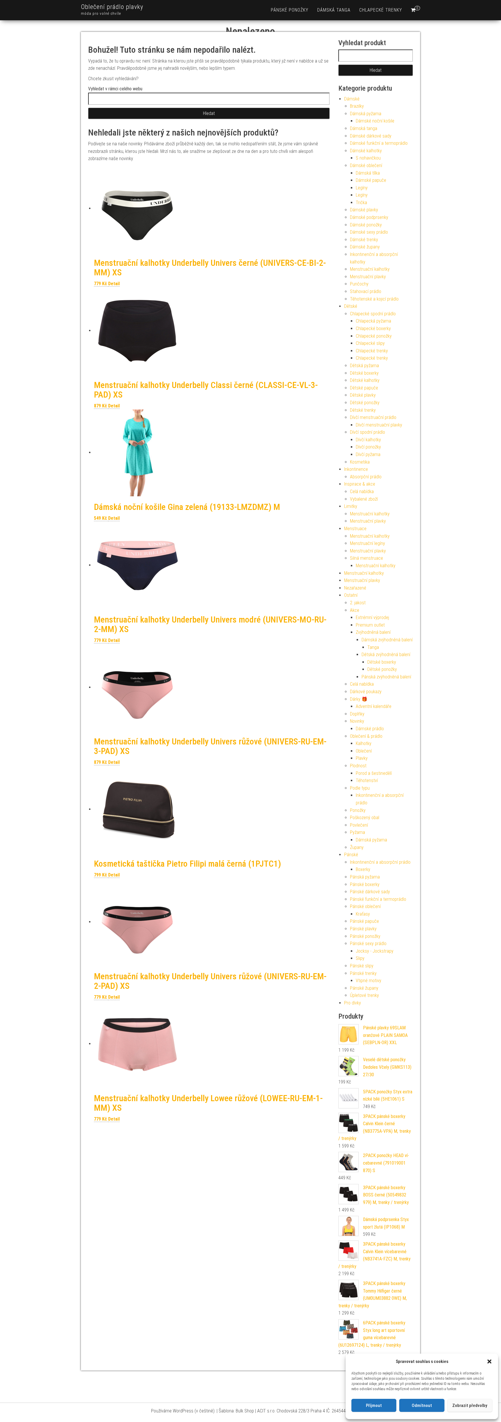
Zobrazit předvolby (469, 1405)
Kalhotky (363, 743)
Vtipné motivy (368, 980)
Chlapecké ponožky (374, 336)
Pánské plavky (363, 928)
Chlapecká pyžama (373, 321)
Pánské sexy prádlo (368, 943)
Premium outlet (370, 625)
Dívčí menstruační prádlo (373, 417)
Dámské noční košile (375, 121)
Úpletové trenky (364, 995)
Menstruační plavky (368, 276)
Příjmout (374, 1405)
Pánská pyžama (365, 877)
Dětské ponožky (365, 402)
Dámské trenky (364, 239)
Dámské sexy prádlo (369, 232)
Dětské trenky (363, 410)
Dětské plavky (363, 395)
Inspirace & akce (359, 484)
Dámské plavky (364, 210)
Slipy (360, 958)
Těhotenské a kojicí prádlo (374, 299)
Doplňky (357, 714)
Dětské (350, 306)
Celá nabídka (362, 491)
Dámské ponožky (366, 225)
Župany (357, 847)
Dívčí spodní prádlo (367, 432)
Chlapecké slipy (370, 343)
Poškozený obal (364, 817)
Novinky (357, 721)
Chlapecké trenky (380, 10)
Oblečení (364, 751)
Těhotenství (367, 780)
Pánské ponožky (289, 10)
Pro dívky (352, 1003)
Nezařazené (355, 588)
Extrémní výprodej (372, 617)
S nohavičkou (368, 158)
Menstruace (355, 528)
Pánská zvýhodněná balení (386, 677)
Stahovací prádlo (365, 291)
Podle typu (360, 788)
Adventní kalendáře (373, 706)
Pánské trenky (363, 973)
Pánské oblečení (365, 906)
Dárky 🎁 (358, 699)
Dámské (352, 99)
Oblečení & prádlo (366, 736)
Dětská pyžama (364, 365)
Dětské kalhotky (365, 380)
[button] (489, 1361)
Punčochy (359, 284)
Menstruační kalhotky (370, 269)
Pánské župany (364, 988)
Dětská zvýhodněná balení (386, 654)
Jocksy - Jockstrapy (374, 951)
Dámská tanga (334, 10)
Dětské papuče (364, 388)
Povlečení (359, 825)
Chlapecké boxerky (373, 328)
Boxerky (363, 869)
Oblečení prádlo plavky (112, 6)
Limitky (350, 506)
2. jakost (358, 602)
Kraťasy (363, 914)
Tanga (373, 647)
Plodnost (358, 765)
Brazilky (357, 106)
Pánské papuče (364, 921)
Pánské (351, 854)
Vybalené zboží (364, 499)
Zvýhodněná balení (373, 632)
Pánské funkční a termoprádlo (378, 899)
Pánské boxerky (365, 884)
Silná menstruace (366, 558)
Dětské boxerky (364, 373)
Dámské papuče (371, 180)
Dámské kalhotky (366, 150)
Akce (354, 610)
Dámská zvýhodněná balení (387, 640)
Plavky (362, 758)
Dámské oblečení (366, 165)
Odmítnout (422, 1405)
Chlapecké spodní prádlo (373, 313)
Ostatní (350, 595)
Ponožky (358, 810)
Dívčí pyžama (368, 454)
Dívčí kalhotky (368, 439)
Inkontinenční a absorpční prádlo (380, 862)
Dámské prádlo (370, 728)
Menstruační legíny (367, 543)
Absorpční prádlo (366, 477)
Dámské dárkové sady (370, 136)
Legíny (362, 188)
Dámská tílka (368, 173)
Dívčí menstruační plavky (379, 425)
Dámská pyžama (365, 113)
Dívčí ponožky (368, 447)
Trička (361, 202)
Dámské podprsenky (369, 217)
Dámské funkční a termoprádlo (379, 143)
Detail (114, 283)
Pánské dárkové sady (370, 891)
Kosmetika (360, 462)
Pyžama (357, 832)
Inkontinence (356, 469)
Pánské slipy (361, 966)
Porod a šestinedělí (374, 773)
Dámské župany (365, 247)
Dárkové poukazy (366, 691)
